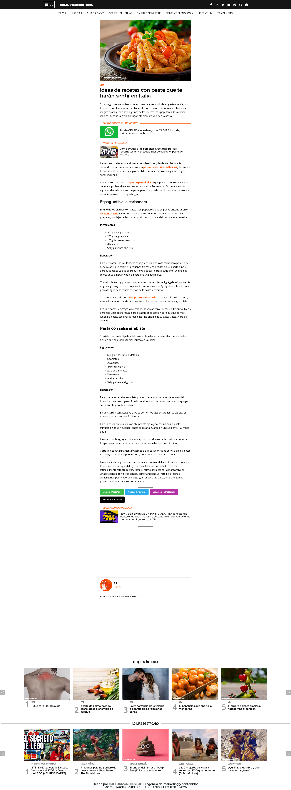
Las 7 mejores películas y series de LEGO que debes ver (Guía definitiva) (197, 770)
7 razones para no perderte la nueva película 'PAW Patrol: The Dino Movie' (98, 770)
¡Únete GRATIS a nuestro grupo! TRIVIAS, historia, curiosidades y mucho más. (149, 132)
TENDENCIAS (225, 13)
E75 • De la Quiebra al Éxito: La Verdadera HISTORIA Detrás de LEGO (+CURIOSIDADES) (50, 770)
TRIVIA (62, 13)
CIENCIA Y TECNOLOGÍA (179, 13)
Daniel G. (119, 587)
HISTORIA (76, 13)
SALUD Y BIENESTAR (149, 13)
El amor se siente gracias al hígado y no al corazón (244, 707)
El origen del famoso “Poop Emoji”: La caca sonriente (147, 769)
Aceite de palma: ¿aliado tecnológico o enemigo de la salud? (97, 709)
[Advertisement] (145, 629)
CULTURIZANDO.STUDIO (127, 784)
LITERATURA (205, 13)
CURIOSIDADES (95, 13)
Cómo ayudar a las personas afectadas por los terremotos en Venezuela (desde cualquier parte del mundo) (151, 151)
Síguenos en (164, 491)
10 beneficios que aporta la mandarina (195, 707)
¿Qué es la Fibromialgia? (47, 706)
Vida (102, 85)
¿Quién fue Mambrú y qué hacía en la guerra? (243, 769)
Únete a (112, 491)
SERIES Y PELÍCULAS (120, 13)
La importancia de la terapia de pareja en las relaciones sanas (147, 709)
